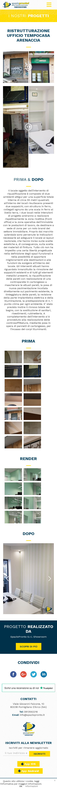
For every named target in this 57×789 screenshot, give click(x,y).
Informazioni (31, 786)
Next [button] (49, 579)
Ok (20, 786)
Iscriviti (39, 753)
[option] (28, 578)
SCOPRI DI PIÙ (28, 646)
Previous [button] (7, 579)
